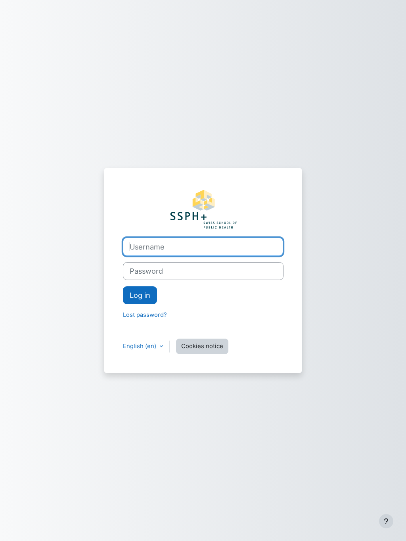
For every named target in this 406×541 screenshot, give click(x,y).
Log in (140, 295)
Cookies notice (202, 346)
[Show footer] (386, 521)
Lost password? (145, 314)
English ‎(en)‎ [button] (140, 346)
